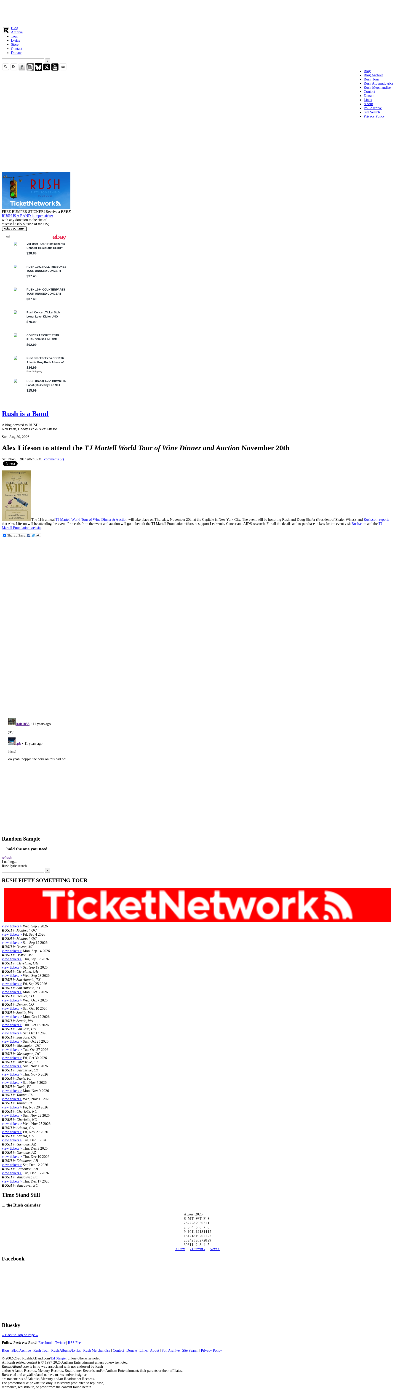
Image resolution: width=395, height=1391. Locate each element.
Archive (17, 32)
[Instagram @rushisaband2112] (30, 69)
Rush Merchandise (377, 87)
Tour (14, 36)
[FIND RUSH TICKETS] (36, 207)
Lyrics (15, 40)
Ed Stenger (59, 1358)
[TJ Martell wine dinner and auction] (16, 519)
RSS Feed (75, 1343)
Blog (14, 28)
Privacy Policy (374, 116)
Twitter (60, 1343)
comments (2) (54, 459)
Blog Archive (373, 75)
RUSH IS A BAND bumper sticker (27, 216)
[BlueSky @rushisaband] (38, 69)
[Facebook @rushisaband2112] (22, 69)
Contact (16, 49)
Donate (16, 53)
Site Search (372, 112)
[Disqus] (197, 653)
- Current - (197, 1249)
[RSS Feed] (13, 69)
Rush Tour (371, 79)
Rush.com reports (376, 519)
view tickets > (12, 926)
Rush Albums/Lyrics (378, 83)
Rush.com (359, 524)
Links (368, 100)
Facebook (45, 1343)
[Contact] (63, 69)
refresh (7, 858)
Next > (215, 1249)
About (368, 104)
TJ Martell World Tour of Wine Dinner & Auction (91, 519)
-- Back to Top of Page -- (20, 1335)
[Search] (5, 69)
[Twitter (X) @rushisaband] (46, 69)
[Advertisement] (139, 12)
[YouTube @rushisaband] (55, 69)
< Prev (180, 1249)
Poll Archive (373, 108)
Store (15, 44)
